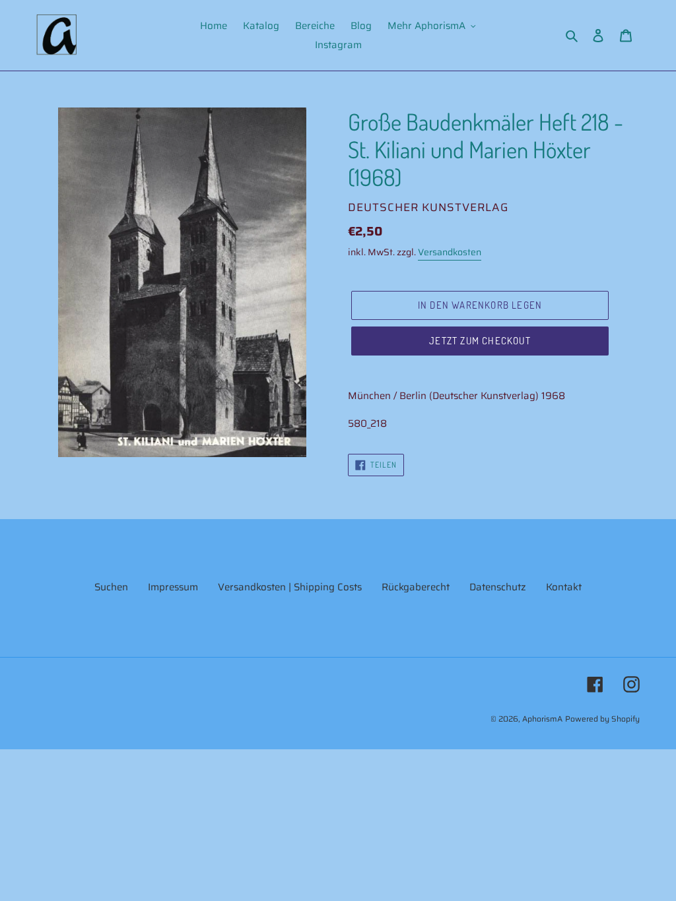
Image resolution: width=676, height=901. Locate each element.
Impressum (173, 587)
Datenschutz (497, 587)
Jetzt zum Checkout (480, 340)
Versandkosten (449, 252)
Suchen (111, 587)
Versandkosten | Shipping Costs (290, 587)
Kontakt (564, 587)
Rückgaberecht (416, 587)
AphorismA (542, 718)
